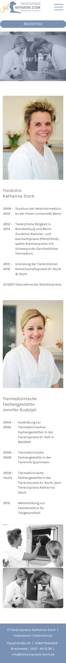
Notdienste (33, 24)
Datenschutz (43, 635)
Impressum (22, 635)
